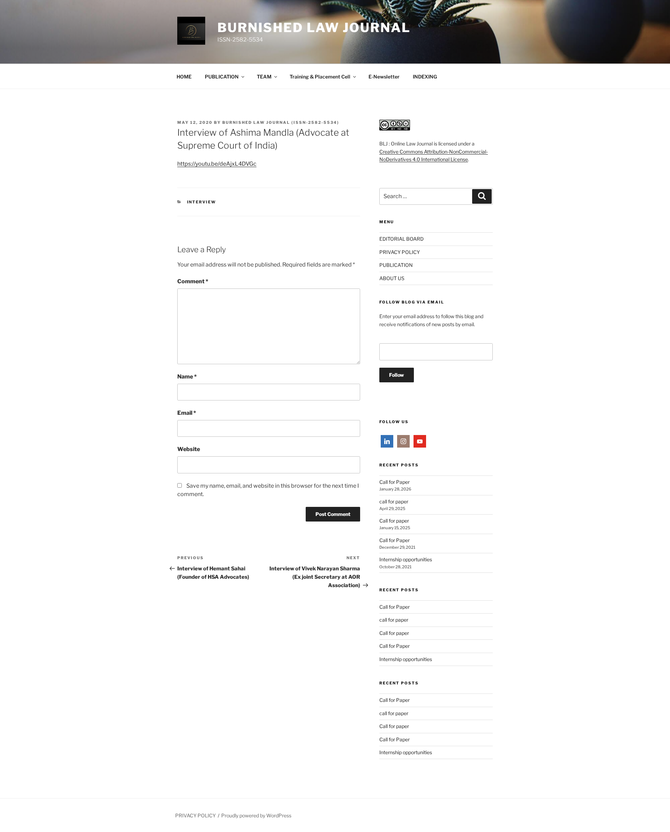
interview (201, 202)
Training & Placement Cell (320, 77)
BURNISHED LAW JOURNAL (313, 27)
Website (188, 449)
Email (186, 413)
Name (187, 376)
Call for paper (394, 521)
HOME (184, 77)
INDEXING (425, 77)
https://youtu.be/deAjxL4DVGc (216, 163)
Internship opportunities (405, 559)
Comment (192, 281)
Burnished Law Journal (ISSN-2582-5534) (280, 122)
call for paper (393, 501)
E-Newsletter (384, 77)
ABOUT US (391, 278)
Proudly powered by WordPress (256, 815)
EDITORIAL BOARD (401, 239)
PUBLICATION (222, 77)
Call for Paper (394, 482)
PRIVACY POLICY (399, 252)
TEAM (264, 77)
